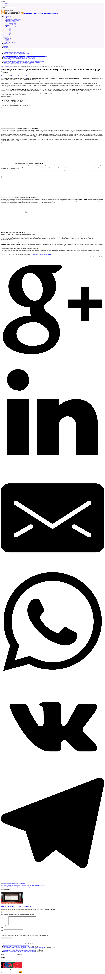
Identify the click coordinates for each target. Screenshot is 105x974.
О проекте (5, 5)
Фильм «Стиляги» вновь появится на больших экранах (16, 54)
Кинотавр (8, 25)
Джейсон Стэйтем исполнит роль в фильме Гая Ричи (16, 53)
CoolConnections (7, 883)
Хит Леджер (22, 883)
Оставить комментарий (31, 75)
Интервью (5, 43)
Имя (2, 927)
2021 (10, 34)
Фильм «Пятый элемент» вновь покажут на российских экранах (19, 59)
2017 (10, 29)
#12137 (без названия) (8, 3)
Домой (2, 66)
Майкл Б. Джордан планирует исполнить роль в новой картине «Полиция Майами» (24, 61)
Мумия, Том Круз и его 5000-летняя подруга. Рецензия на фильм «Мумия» (22, 885)
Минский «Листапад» (11, 21)
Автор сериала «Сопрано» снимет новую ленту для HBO (17, 63)
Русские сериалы (10, 42)
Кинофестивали (7, 16)
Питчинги (5, 47)
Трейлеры (5, 46)
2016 (10, 28)
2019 (10, 32)
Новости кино (6, 35)
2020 (10, 33)
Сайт (2, 932)
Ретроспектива (22, 75)
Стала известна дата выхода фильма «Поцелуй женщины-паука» (19, 57)
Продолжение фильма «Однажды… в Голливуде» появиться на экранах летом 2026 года (24, 56)
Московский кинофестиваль (13, 26)
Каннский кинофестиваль (12, 20)
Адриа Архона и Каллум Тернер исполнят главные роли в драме (19, 58)
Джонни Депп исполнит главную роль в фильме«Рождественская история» (21, 62)
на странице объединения (40, 254)
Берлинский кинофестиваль (13, 17)
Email (2, 930)
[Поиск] (1, 1)
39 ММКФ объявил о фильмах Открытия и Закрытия (16, 886)
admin (2, 75)
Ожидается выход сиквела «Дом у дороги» (13, 52)
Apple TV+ (9, 38)
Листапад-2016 (12, 23)
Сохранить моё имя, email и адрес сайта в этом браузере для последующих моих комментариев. (25, 935)
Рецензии (5, 44)
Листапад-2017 (12, 24)
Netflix (7, 39)
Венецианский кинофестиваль (13, 19)
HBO (7, 41)
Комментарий (4, 925)
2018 (10, 30)
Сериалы (5, 37)
